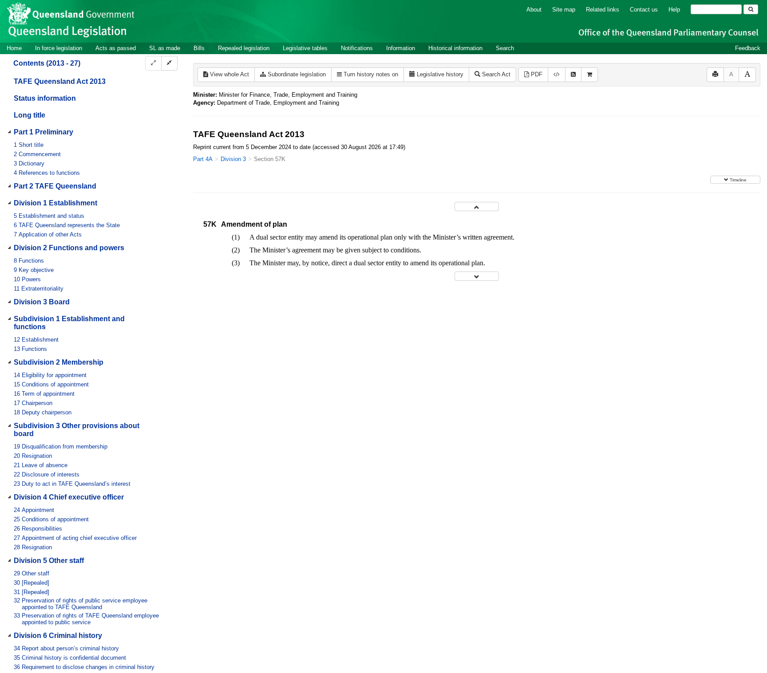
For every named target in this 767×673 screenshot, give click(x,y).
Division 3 (233, 159)
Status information (45, 98)
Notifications (357, 48)
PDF (535, 74)
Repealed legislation (243, 48)
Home (14, 48)
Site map (563, 9)
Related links (602, 9)
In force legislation (58, 48)
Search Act (495, 74)
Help (674, 9)
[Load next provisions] (477, 276)
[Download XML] (556, 74)
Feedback (747, 48)
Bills (199, 48)
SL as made (164, 48)
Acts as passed (115, 48)
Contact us (644, 9)
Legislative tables (305, 48)
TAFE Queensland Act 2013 (60, 81)
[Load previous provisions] (477, 206)
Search (505, 48)
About (534, 9)
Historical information (455, 48)
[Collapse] (169, 63)
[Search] (750, 9)
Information (400, 48)
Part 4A (203, 159)
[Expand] (153, 63)
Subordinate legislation (296, 74)
